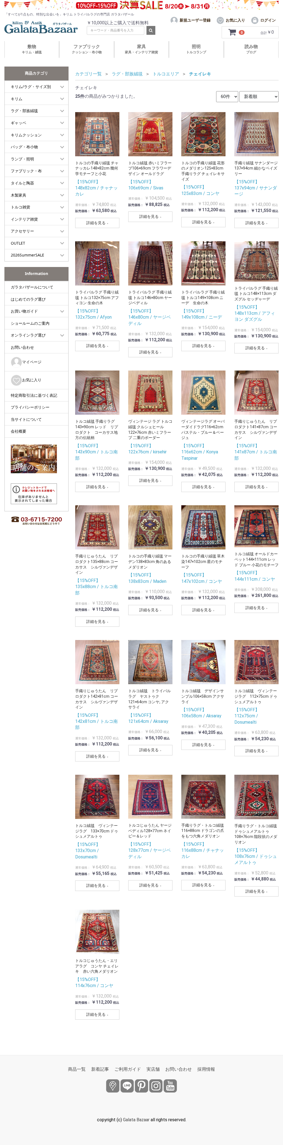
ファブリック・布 (26, 170)
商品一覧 (77, 1069)
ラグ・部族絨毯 (24, 110)
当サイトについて (26, 419)
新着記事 (100, 1069)
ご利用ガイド (127, 1069)
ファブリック (87, 49)
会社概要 (18, 431)
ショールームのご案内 (30, 323)
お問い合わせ (22, 347)
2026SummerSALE (27, 255)
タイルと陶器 (22, 183)
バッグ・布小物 (24, 146)
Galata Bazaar (136, 1119)
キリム (16, 98)
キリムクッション (26, 134)
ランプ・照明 (22, 159)
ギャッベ (18, 122)
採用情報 (206, 1069)
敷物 (32, 49)
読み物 (251, 49)
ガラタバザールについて (32, 287)
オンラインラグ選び (28, 335)
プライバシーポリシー (30, 407)
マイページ (31, 361)
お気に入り (31, 379)
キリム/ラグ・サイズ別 (31, 86)
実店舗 (153, 1069)
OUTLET (18, 243)
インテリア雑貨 (24, 219)
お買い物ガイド (24, 311)
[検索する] (150, 30)
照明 (196, 49)
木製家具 (18, 195)
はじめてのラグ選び (28, 299)
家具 (141, 49)
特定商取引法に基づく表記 (34, 395)
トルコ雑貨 (20, 207)
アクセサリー (22, 231)
